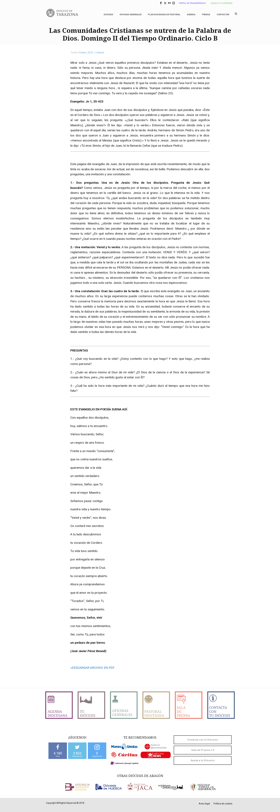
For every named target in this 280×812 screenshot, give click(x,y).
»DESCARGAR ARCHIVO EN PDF (92, 668)
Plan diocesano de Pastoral (164, 14)
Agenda (191, 14)
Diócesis (108, 14)
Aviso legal (204, 803)
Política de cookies (223, 803)
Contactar (223, 14)
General (100, 52)
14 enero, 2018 (85, 52)
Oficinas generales (130, 14)
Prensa (206, 14)
